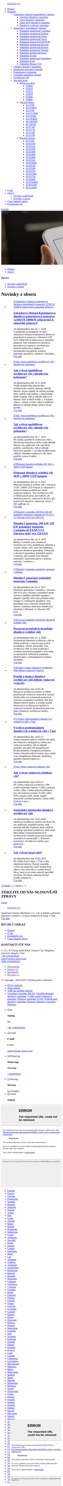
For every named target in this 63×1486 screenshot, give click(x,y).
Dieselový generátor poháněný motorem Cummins (32, 579)
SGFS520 (30, 165)
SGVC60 (30, 127)
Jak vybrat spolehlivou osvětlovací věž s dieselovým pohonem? (30, 374)
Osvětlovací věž (21, 77)
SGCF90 (30, 105)
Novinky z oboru (21, 198)
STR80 (29, 97)
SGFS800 (30, 179)
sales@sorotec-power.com (13, 958)
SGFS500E (31, 163)
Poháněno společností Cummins (35, 31)
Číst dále (17, 356)
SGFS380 (30, 152)
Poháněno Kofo (27, 61)
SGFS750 (30, 176)
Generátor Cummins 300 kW (21, 993)
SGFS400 (30, 154)
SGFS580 (30, 168)
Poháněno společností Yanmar (34, 50)
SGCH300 (31, 116)
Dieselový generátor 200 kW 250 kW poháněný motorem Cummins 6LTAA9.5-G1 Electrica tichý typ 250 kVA (33, 528)
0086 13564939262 (10, 961)
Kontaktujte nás (14, 204)
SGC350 (30, 141)
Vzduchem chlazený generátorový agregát (33, 14)
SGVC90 (30, 135)
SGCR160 (31, 124)
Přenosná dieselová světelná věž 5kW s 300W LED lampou (33, 474)
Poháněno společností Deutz (33, 36)
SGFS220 (30, 149)
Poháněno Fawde (28, 55)
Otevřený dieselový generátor (34, 17)
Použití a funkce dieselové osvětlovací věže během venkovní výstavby (33, 680)
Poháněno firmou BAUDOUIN (35, 42)
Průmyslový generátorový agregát (29, 28)
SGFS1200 (31, 185)
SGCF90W (31, 108)
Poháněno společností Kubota (34, 47)
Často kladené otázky (17, 201)
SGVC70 (30, 130)
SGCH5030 (31, 121)
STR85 (29, 99)
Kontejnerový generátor (24, 72)
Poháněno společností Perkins (34, 33)
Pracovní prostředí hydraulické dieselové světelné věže (33, 630)
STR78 (29, 94)
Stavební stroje (20, 80)
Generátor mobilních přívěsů (27, 75)
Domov (11, 9)
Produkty (11, 11)
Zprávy (10, 193)
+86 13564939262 (10, 956)
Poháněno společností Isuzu (33, 53)
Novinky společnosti (23, 196)
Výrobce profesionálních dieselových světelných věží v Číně (34, 729)
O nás (10, 190)
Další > (8, 885)
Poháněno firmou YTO (31, 64)
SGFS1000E (32, 182)
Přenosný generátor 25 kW (30, 999)
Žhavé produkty (15, 985)
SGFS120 (30, 146)
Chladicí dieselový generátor (27, 66)
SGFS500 (30, 160)
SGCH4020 (31, 119)
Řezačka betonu (27, 138)
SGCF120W (32, 113)
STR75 (29, 91)
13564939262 (14, 1074)
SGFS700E (31, 174)
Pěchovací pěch (27, 83)
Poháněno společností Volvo (33, 39)
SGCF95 (30, 110)
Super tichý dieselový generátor (35, 22)
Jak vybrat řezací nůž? (27, 852)
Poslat (4, 902)
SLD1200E (31, 187)
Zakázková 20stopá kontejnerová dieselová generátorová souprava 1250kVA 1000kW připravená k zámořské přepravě (34, 318)
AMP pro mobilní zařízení (19, 990)
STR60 (29, 86)
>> (13, 885)
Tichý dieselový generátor (32, 20)
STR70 (29, 88)
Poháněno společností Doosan (34, 44)
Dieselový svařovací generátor (34, 25)
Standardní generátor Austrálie (28, 69)
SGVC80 (30, 132)
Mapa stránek (13, 988)
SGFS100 (30, 143)
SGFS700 (30, 171)
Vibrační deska (27, 102)
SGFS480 (30, 157)
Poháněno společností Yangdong (35, 58)
